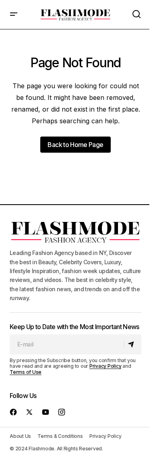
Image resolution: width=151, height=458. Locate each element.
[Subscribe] (132, 344)
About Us (20, 436)
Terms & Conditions (60, 436)
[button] (13, 14)
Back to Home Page (75, 145)
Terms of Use (25, 372)
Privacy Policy (105, 366)
